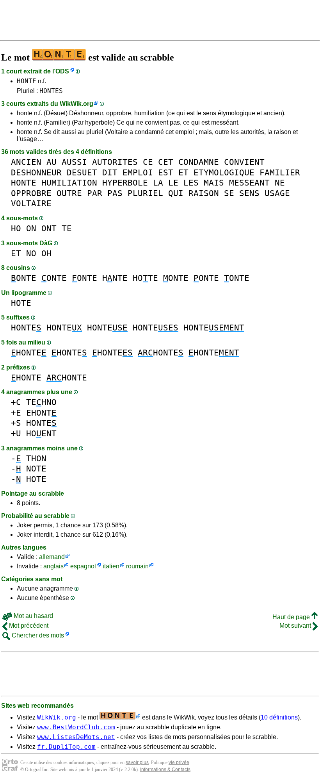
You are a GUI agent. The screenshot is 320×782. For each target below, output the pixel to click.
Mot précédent (27, 625)
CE (148, 162)
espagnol (83, 566)
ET (183, 172)
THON (36, 458)
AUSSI (74, 162)
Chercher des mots (37, 635)
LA (158, 182)
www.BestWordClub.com (76, 727)
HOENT (41, 433)
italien (111, 566)
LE (173, 182)
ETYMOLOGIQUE (224, 172)
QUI (175, 193)
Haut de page (291, 617)
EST (165, 172)
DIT (109, 172)
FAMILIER (280, 172)
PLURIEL (145, 193)
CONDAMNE (198, 162)
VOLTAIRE (31, 203)
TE (67, 228)
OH (46, 253)
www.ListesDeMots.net (76, 737)
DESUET (82, 172)
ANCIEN (26, 162)
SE (229, 193)
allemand (52, 556)
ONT (49, 228)
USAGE (277, 193)
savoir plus (137, 762)
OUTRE (69, 193)
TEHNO (41, 402)
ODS (62, 71)
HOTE (145, 278)
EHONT (41, 413)
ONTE (23, 278)
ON (31, 228)
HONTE (26, 81)
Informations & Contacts (165, 769)
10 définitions (279, 717)
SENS (249, 193)
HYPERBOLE (125, 182)
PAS (115, 193)
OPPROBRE (31, 193)
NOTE (36, 468)
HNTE (115, 278)
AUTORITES (115, 162)
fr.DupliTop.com (66, 746)
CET (165, 162)
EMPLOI (138, 172)
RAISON (203, 193)
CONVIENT (244, 162)
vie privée (179, 762)
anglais (53, 566)
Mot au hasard (32, 615)
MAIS (214, 182)
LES (191, 182)
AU (51, 162)
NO (31, 253)
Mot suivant (296, 625)
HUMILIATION (69, 182)
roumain (137, 566)
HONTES (51, 91)
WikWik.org (76, 103)
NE (280, 182)
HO (16, 228)
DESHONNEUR (36, 172)
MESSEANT (249, 182)
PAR (94, 193)
